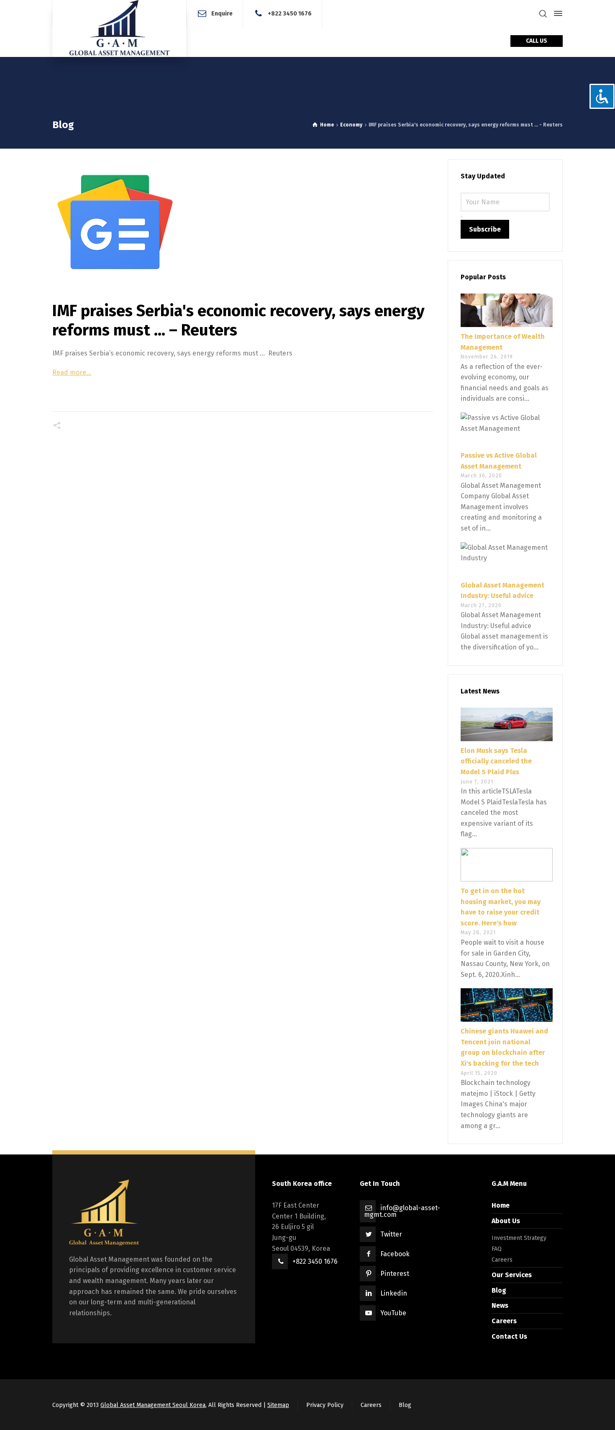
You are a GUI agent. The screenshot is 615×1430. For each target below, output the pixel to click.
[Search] (543, 13)
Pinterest (394, 1274)
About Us (506, 1221)
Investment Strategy (519, 1238)
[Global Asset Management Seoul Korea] (119, 28)
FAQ (497, 1248)
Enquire (222, 13)
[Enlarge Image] (242, 222)
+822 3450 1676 (290, 13)
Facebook (395, 1254)
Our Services (512, 1275)
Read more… (71, 372)
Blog (499, 1290)
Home (501, 1205)
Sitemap (278, 1405)
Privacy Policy (324, 1405)
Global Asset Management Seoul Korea (152, 1405)
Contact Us (509, 1336)
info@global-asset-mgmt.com (402, 1211)
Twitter (391, 1234)
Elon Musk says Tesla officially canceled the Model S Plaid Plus (496, 761)
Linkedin (393, 1293)
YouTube (393, 1313)
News (500, 1305)
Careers (502, 1259)
